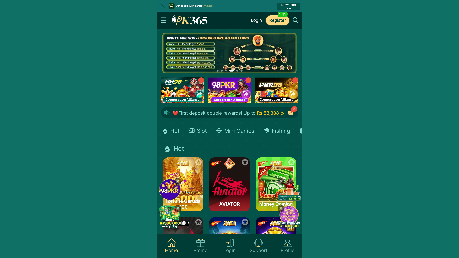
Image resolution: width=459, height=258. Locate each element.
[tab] (171, 246)
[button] (163, 20)
